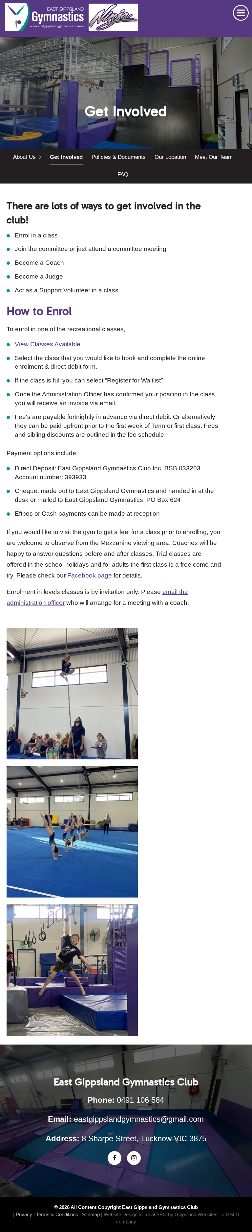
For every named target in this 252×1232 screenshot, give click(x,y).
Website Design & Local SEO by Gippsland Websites (161, 1214)
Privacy (24, 1214)
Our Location (170, 157)
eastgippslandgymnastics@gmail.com (139, 1119)
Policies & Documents (119, 157)
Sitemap (91, 1214)
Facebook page (89, 575)
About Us (26, 157)
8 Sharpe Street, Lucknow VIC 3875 (144, 1138)
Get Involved (66, 157)
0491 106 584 (140, 1100)
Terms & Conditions (57, 1214)
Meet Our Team (214, 157)
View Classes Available (47, 344)
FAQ (122, 174)
